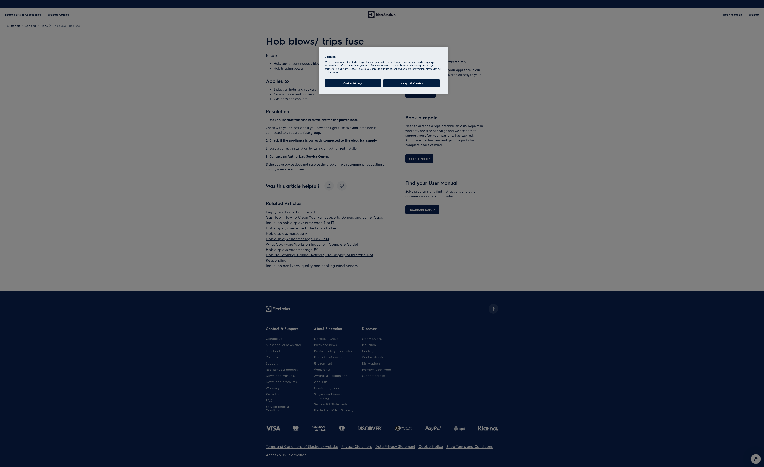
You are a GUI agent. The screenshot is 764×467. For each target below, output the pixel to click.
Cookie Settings (353, 83)
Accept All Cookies (411, 83)
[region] (383, 70)
